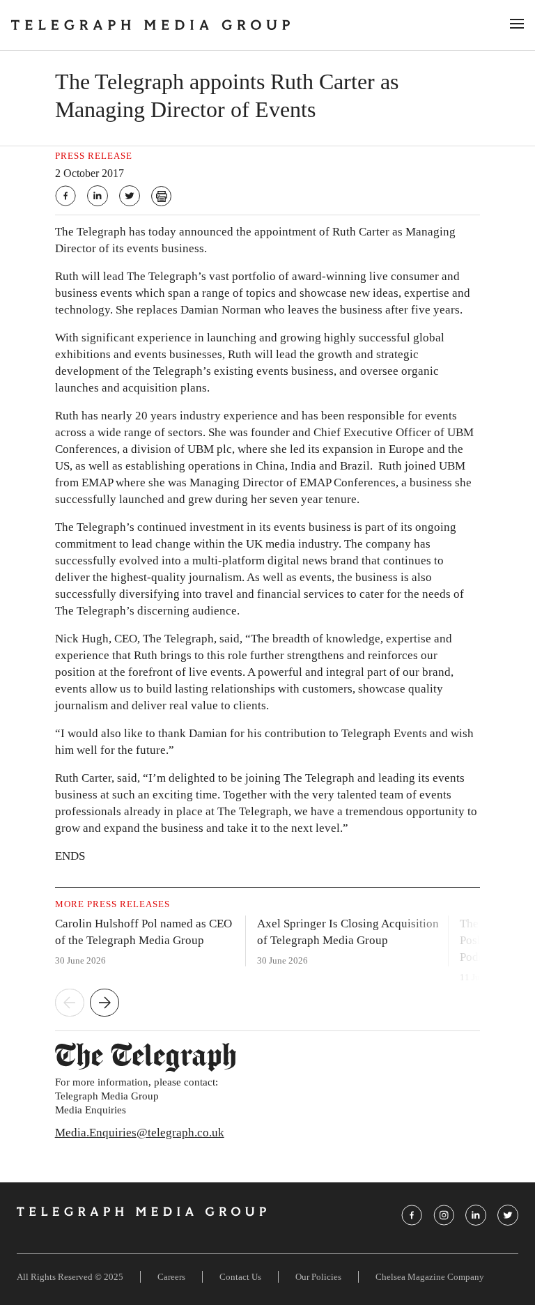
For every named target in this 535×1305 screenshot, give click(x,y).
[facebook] (65, 195)
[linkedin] (97, 195)
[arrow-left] (69, 1004)
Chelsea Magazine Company (429, 1277)
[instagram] (443, 1215)
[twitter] (129, 195)
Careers (171, 1277)
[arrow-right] (104, 1004)
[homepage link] (252, 25)
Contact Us (240, 1277)
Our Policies (318, 1277)
